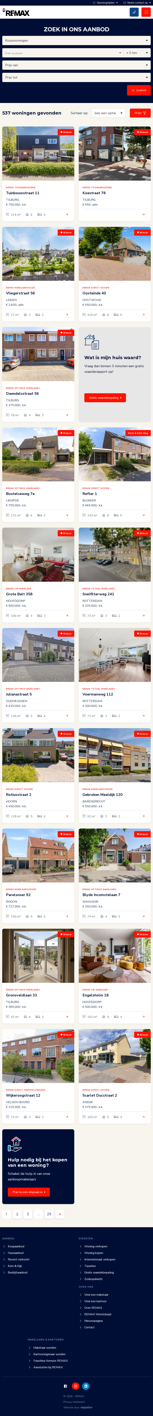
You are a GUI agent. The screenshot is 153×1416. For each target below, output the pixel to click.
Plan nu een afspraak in (27, 1192)
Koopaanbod (16, 1246)
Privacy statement (74, 1402)
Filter (138, 113)
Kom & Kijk (15, 1266)
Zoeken (141, 90)
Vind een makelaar (96, 1295)
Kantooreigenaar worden (49, 1354)
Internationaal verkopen (99, 1259)
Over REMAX (93, 1308)
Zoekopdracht (93, 1279)
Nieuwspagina (93, 1321)
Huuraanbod (16, 1253)
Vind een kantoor (95, 1301)
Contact (89, 1327)
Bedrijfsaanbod (17, 1272)
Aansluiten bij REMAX (48, 1367)
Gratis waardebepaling (103, 398)
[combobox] (62, 52)
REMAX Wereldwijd (97, 1314)
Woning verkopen (95, 1246)
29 (49, 1214)
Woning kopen (93, 1253)
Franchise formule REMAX (50, 1361)
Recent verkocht (18, 1259)
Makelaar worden (44, 1348)
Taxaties (90, 1266)
